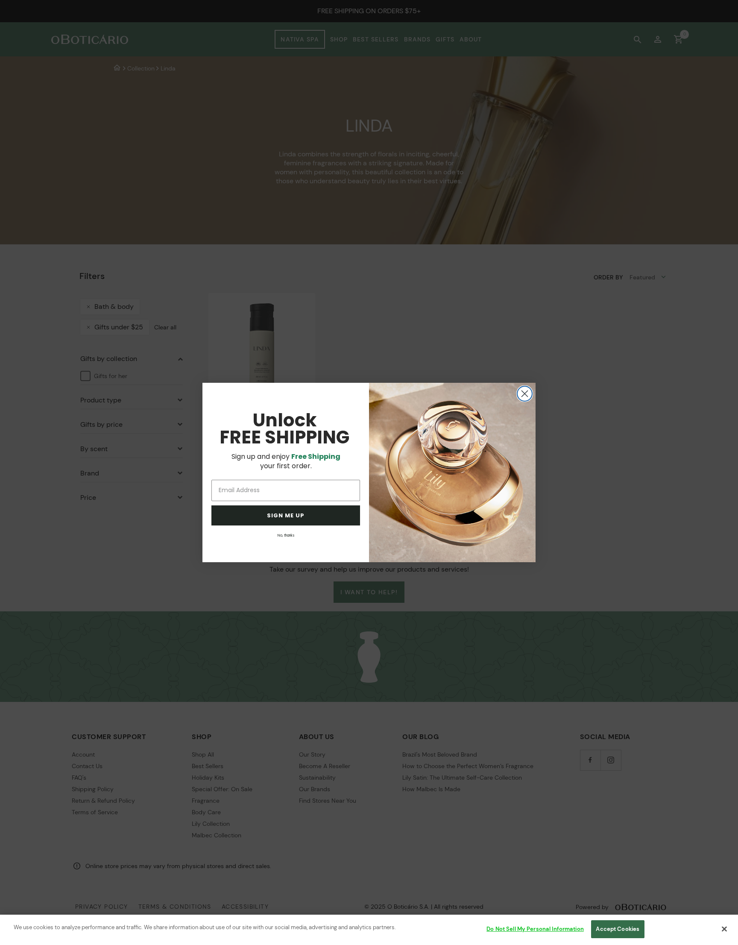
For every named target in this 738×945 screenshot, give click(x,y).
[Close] (724, 928)
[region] (369, 930)
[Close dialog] (524, 393)
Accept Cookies (617, 929)
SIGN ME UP (286, 515)
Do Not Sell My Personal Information (535, 929)
